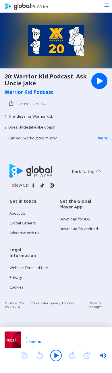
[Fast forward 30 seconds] (72, 355)
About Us (17, 213)
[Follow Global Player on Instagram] (52, 188)
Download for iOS (74, 219)
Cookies (16, 287)
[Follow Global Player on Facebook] (33, 188)
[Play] (56, 355)
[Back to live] (86, 355)
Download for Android (78, 228)
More (102, 138)
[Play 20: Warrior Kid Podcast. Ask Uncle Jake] (99, 81)
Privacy (15, 277)
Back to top (83, 171)
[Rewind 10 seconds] (39, 355)
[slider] (103, 355)
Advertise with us (24, 232)
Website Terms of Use (28, 267)
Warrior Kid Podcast (29, 92)
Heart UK (33, 341)
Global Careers (22, 223)
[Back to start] (24, 355)
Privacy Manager (95, 305)
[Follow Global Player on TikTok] (42, 188)
